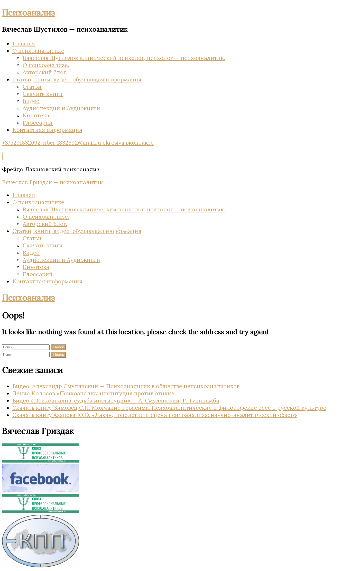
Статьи (32, 86)
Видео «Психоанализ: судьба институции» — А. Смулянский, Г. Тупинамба (115, 400)
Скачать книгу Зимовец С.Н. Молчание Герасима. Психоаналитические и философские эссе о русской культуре (169, 407)
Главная (23, 43)
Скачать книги (43, 93)
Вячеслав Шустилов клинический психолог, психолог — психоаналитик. (124, 57)
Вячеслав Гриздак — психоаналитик (52, 182)
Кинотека (36, 115)
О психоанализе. (46, 65)
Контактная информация (47, 129)
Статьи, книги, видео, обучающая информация (76, 79)
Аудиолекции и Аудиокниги (61, 108)
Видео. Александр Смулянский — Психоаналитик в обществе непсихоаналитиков (125, 386)
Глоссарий (38, 122)
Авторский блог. (45, 72)
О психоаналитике (38, 50)
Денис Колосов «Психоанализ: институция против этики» (93, 393)
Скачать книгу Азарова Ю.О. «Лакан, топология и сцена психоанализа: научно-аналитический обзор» (154, 414)
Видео (31, 101)
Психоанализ (28, 12)
